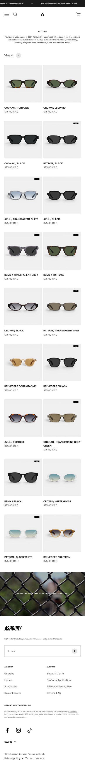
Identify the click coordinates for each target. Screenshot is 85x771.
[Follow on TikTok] (29, 730)
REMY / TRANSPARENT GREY (21, 274)
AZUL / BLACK (51, 219)
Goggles (9, 673)
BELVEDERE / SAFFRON (56, 557)
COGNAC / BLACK (14, 163)
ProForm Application (59, 680)
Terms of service (34, 758)
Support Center (56, 673)
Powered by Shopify (36, 754)
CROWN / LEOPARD (54, 107)
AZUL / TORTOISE (14, 442)
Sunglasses (11, 686)
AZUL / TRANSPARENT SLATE (21, 219)
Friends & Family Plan (59, 686)
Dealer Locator (12, 693)
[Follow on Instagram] (18, 730)
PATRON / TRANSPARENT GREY (61, 330)
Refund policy (12, 758)
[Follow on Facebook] (7, 730)
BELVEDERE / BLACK (55, 386)
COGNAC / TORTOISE (16, 107)
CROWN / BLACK (14, 330)
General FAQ (54, 693)
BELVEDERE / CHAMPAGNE (20, 386)
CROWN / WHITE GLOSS (57, 501)
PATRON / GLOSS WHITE (18, 557)
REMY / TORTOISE (53, 274)
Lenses (8, 680)
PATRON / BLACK (53, 163)
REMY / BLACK (13, 501)
